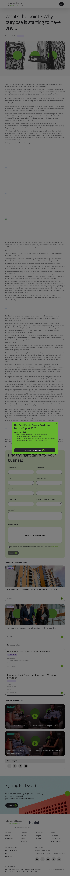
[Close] (57, 423)
